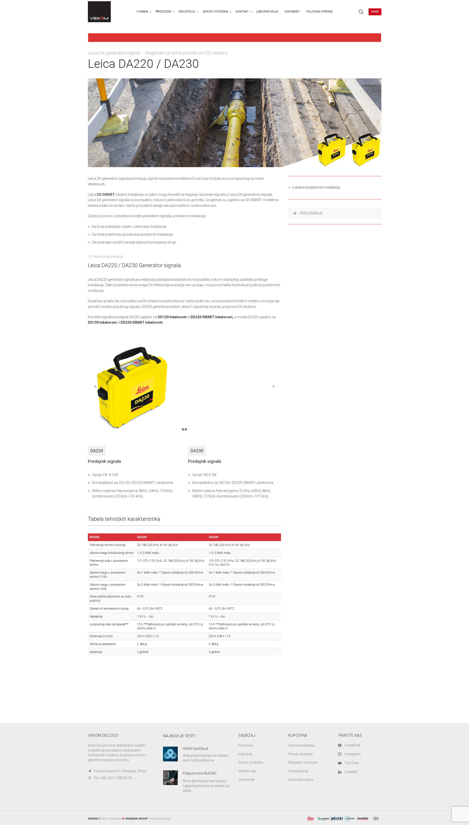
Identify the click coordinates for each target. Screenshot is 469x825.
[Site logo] (99, 11)
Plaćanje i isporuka (302, 762)
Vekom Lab (247, 771)
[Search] (361, 12)
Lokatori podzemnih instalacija (316, 187)
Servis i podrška (250, 762)
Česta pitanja (298, 771)
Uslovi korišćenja (301, 745)
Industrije (245, 754)
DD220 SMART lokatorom (212, 317)
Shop (375, 11)
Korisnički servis (301, 780)
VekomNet (246, 780)
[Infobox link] (197, 755)
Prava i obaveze (300, 754)
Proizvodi (245, 745)
